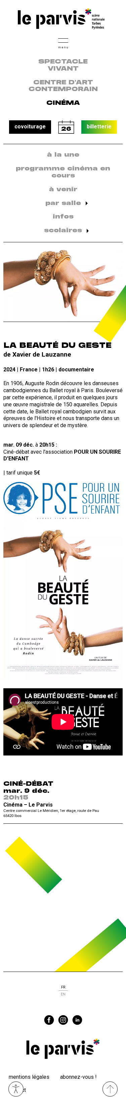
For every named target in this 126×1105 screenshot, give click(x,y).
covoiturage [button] (30, 126)
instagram (63, 1020)
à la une (63, 155)
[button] (63, 42)
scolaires (63, 230)
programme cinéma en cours (63, 172)
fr (63, 987)
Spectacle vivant (63, 65)
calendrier (66, 127)
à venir (63, 189)
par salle (63, 203)
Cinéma (63, 103)
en (63, 994)
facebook (49, 1020)
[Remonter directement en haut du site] (110, 1089)
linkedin (77, 1020)
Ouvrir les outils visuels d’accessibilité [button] (16, 1089)
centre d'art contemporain (63, 86)
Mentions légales (29, 1077)
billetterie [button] (99, 126)
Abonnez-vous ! (78, 1077)
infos (63, 216)
